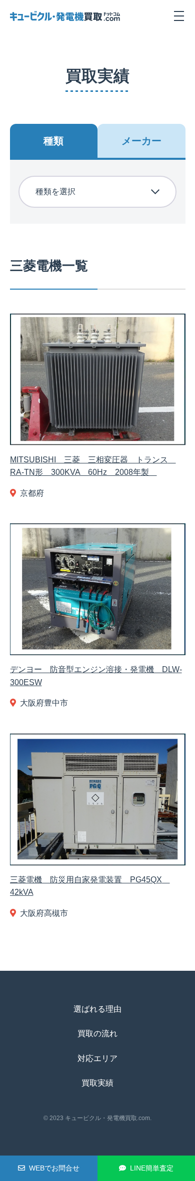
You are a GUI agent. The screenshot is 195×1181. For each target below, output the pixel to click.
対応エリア (98, 1058)
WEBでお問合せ (54, 1168)
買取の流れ (98, 1033)
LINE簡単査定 (152, 1168)
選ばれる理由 (98, 1009)
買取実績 (98, 1083)
